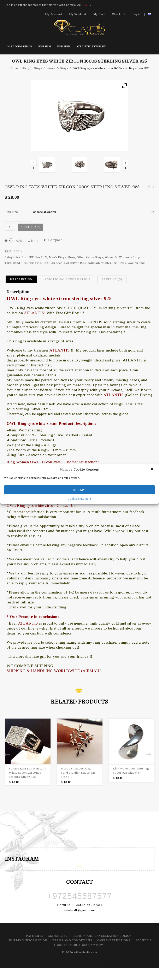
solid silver (96, 263)
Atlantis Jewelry (91, 46)
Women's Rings (57, 68)
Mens (71, 257)
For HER (63, 46)
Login (136, 14)
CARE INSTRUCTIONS (113, 940)
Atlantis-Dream (85, 952)
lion (45, 263)
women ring (136, 263)
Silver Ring (78, 263)
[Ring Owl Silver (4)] (79, 165)
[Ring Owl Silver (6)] (111, 165)
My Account (53, 14)
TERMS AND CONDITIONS (72, 940)
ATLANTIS (28, 623)
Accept (79, 490)
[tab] (21, 279)
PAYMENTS (34, 935)
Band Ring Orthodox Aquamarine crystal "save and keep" (152, 191)
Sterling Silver (115, 263)
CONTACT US (67, 944)
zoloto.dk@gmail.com (80, 910)
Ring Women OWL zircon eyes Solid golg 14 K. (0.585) (147, 191)
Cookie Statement (79, 498)
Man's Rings (57, 257)
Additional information (67, 279)
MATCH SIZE (58, 935)
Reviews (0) (112, 279)
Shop (26, 68)
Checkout (118, 14)
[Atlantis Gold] (79, 27)
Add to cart (30, 227)
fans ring (35, 263)
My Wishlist (77, 14)
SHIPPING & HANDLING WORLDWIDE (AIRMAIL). (55, 671)
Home (14, 68)
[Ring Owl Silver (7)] (47, 165)
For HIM (44, 46)
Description (21, 279)
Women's (111, 257)
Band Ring (20, 263)
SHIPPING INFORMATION (27, 940)
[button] (152, 469)
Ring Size (11, 211)
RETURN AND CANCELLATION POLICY (102, 935)
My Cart (99, 14)
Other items (85, 257)
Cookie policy (92, 944)
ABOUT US (143, 940)
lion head (56, 263)
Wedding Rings (19, 46)
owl (66, 263)
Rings (38, 68)
